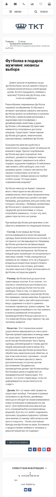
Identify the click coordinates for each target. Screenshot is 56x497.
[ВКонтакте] (30, 449)
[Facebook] (35, 449)
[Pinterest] (49, 449)
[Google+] (39, 449)
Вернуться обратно (18, 443)
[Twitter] (44, 449)
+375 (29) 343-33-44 (30, 476)
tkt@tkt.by (30, 484)
